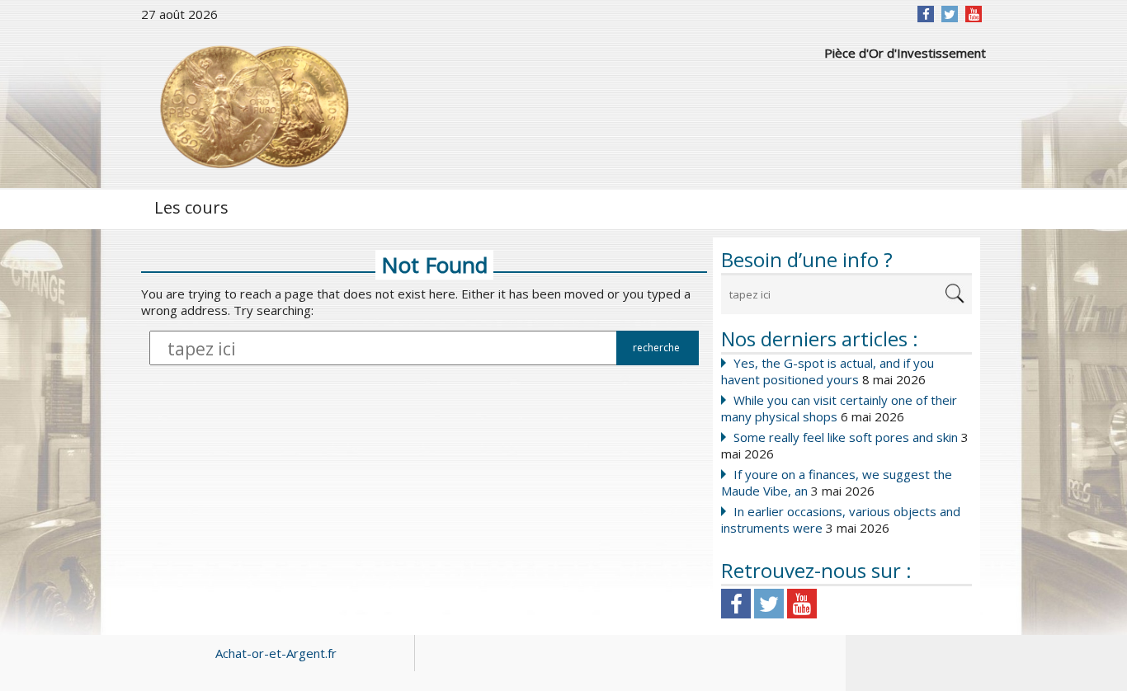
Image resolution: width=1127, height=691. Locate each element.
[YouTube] (974, 14)
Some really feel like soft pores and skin (845, 437)
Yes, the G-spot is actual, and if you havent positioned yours (827, 371)
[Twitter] (949, 14)
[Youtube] (802, 603)
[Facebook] (926, 14)
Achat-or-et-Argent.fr (276, 653)
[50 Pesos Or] (252, 107)
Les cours (191, 207)
